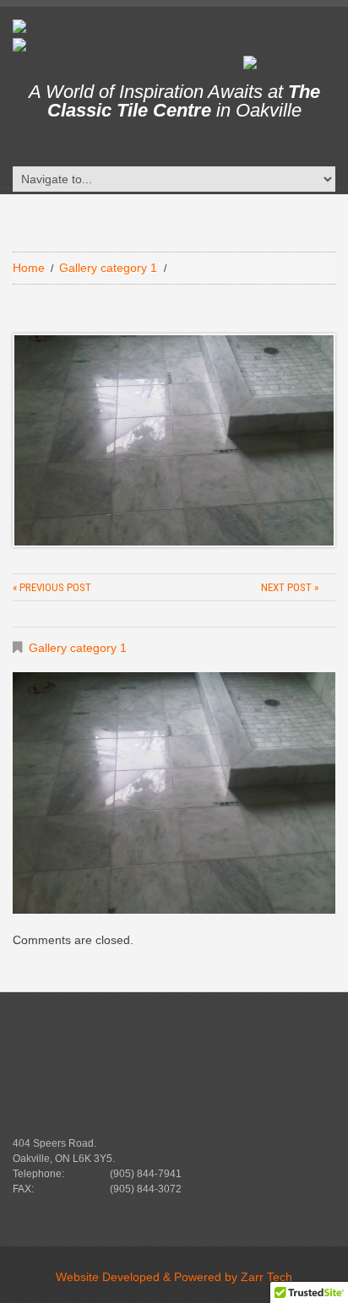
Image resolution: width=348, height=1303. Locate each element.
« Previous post (52, 587)
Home (29, 267)
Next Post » (289, 587)
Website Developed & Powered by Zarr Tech (174, 1277)
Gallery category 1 (108, 267)
